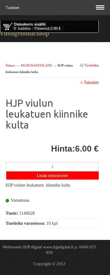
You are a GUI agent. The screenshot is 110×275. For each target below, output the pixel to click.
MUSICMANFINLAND (36, 65)
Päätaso (10, 65)
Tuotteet (13, 8)
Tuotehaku (91, 65)
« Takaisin (89, 82)
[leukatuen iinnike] (52, 140)
